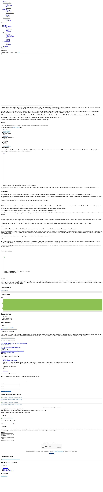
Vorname (3, 432)
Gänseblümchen (7, 146)
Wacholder (14, 329)
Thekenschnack (6, 18)
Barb (4, 359)
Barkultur (5, 9)
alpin (2, 329)
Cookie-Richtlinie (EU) (8, 470)
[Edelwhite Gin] (4, 290)
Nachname (3, 435)
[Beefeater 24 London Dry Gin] (12, 351)
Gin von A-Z (9, 5)
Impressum (5, 468)
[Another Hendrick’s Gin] (14, 343)
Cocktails (8, 10)
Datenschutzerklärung (58, 451)
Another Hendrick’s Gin (6, 344)
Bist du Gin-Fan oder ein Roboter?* (51, 443)
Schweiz (4, 47)
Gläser (7, 14)
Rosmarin (5, 136)
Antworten (5, 371)
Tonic (7, 6)
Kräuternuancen (8, 329)
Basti (19, 52)
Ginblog (5, 1)
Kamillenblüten (6, 131)
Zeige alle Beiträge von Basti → (8, 338)
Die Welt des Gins (7, 3)
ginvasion (6, 46)
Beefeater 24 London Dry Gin (7, 352)
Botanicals (8, 8)
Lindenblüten (6, 132)
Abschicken (51, 453)
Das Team (8, 20)
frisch (4, 329)
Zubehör (8, 16)
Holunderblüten (6, 129)
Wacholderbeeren (16, 127)
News (7, 19)
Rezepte (8, 15)
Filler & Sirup (9, 11)
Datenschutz (6, 469)
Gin (7, 4)
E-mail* (2, 438)
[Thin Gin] (10, 347)
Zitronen (5, 138)
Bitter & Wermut (10, 13)
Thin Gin (3, 348)
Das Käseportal (4, 476)
